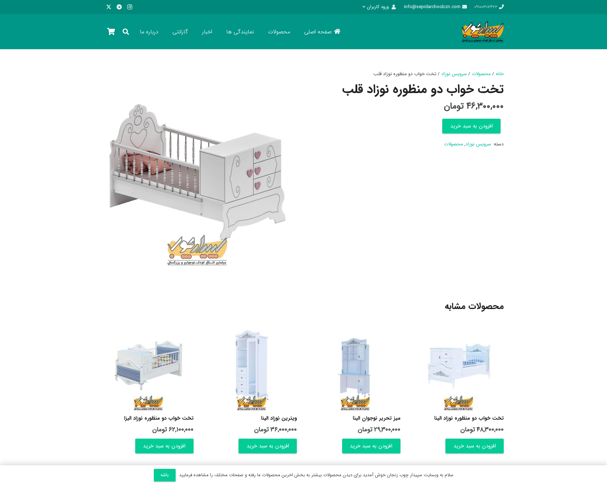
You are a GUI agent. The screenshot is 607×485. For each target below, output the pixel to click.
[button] (379, 7)
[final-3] (483, 31)
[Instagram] (129, 7)
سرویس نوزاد (454, 74)
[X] (108, 7)
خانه (500, 74)
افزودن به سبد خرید (471, 126)
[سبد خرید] (111, 31)
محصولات (481, 74)
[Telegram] (119, 7)
